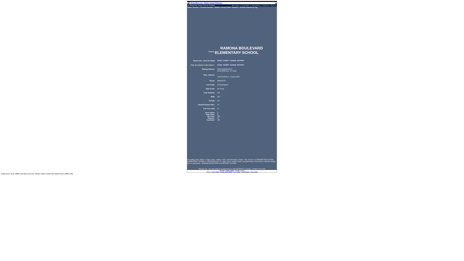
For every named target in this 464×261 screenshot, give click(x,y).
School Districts (245, 172)
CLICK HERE (215, 172)
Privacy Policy (254, 172)
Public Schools (230, 170)
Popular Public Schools (226, 172)
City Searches (236, 172)
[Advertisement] (232, 27)
